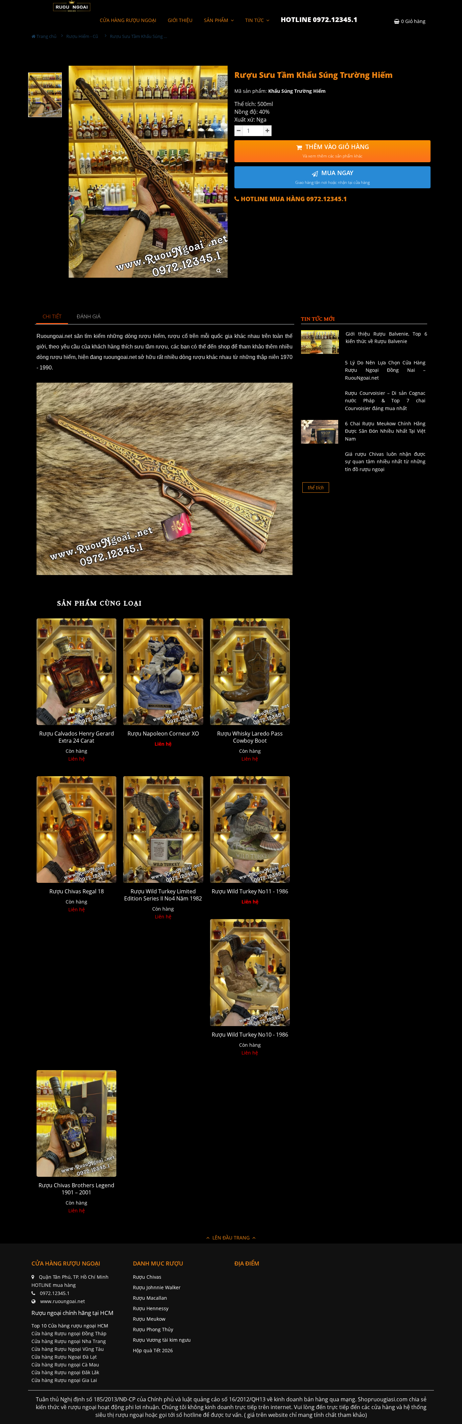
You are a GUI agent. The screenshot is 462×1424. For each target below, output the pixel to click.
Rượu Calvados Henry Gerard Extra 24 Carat (76, 737)
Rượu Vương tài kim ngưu (162, 1340)
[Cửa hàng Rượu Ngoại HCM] (71, 6)
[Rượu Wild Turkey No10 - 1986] (250, 972)
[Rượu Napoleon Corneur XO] (163, 671)
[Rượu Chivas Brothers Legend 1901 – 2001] (76, 1123)
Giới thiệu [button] (180, 20)
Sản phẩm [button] (217, 20)
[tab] (52, 316)
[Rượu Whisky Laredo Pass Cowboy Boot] (250, 671)
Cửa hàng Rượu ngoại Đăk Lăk (65, 1372)
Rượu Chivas (147, 1277)
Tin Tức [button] (255, 20)
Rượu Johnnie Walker (157, 1287)
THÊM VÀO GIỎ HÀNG (336, 151)
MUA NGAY (332, 177)
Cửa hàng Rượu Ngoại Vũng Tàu (67, 1349)
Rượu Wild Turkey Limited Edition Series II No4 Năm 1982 (163, 895)
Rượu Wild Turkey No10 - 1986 (250, 1034)
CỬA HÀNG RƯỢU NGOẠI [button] (128, 20)
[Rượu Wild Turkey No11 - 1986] (250, 829)
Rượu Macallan (150, 1298)
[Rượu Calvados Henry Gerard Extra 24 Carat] (76, 671)
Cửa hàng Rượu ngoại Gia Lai (64, 1380)
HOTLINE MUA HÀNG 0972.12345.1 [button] (293, 199)
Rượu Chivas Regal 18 (76, 891)
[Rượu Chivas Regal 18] (76, 829)
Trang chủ (46, 36)
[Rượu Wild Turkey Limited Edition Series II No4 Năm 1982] (163, 829)
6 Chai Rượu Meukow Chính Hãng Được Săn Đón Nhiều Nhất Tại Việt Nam (385, 431)
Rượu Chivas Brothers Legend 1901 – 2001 (76, 1189)
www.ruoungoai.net (62, 1301)
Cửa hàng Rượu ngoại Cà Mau (65, 1364)
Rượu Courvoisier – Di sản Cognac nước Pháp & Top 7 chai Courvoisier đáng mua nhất (385, 400)
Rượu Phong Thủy (153, 1329)
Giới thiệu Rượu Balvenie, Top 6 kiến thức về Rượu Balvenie (386, 337)
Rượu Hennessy (150, 1308)
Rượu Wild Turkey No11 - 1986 (250, 891)
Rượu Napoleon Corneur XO (163, 733)
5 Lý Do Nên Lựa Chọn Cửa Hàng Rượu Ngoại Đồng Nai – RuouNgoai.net (385, 370)
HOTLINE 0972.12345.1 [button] (319, 19)
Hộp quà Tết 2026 (153, 1350)
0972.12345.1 (55, 1293)
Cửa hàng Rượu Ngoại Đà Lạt (64, 1357)
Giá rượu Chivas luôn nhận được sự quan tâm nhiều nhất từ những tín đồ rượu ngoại (385, 461)
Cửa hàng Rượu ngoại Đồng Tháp (69, 1333)
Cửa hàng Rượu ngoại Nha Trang (68, 1341)
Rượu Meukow (149, 1319)
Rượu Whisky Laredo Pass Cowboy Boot (250, 737)
